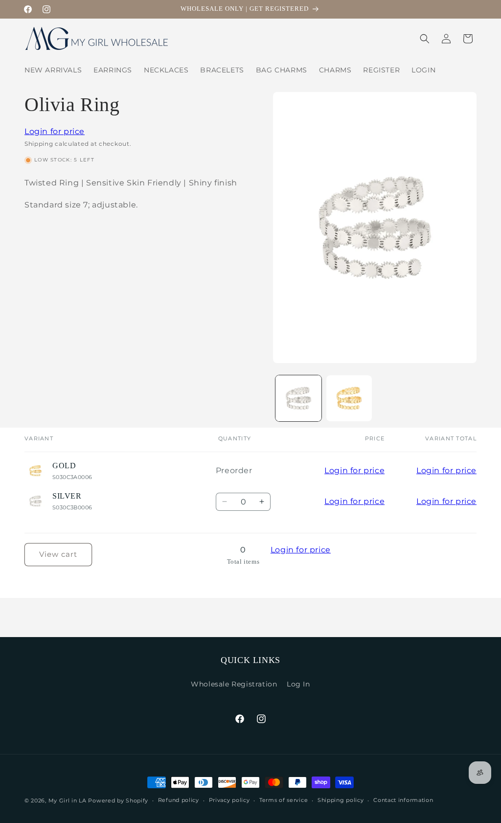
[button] (424, 38)
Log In (298, 684)
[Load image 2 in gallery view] (349, 398)
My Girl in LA (67, 800)
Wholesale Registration (234, 684)
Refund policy (178, 800)
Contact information (403, 800)
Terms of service (283, 800)
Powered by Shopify (118, 800)
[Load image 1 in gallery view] (298, 398)
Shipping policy (341, 800)
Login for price (54, 131)
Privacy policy (229, 800)
